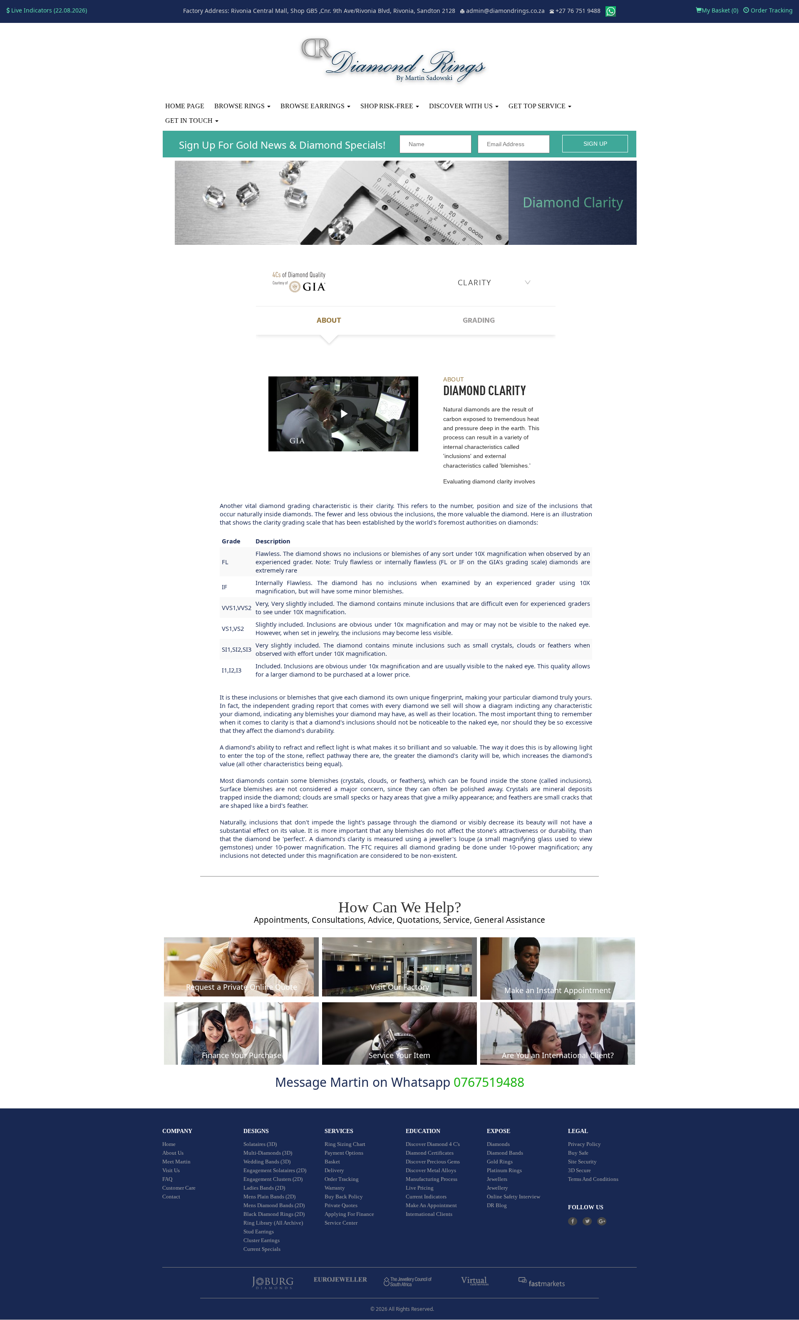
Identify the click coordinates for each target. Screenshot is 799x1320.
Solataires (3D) (260, 1144)
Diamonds (498, 1144)
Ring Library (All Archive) (273, 1223)
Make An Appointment (431, 1205)
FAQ (167, 1179)
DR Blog (497, 1205)
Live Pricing (420, 1188)
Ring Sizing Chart (345, 1144)
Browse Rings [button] (240, 106)
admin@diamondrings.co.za (505, 11)
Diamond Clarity (573, 202)
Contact (171, 1196)
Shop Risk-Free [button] (387, 106)
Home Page (184, 106)
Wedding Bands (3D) (266, 1161)
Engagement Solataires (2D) (274, 1170)
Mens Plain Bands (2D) (269, 1196)
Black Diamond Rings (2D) (274, 1214)
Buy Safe (578, 1153)
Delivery (334, 1170)
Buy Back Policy (344, 1196)
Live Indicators (31, 10)
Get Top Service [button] (538, 106)
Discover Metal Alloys (431, 1170)
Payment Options (344, 1153)
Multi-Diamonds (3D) (267, 1153)
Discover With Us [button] (461, 106)
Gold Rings (500, 1161)
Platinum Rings (504, 1170)
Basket (332, 1161)
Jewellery (497, 1188)
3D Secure (579, 1170)
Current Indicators (426, 1196)
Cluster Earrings (261, 1240)
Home (169, 1144)
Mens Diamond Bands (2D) (274, 1205)
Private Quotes (341, 1205)
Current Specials (261, 1249)
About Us (173, 1153)
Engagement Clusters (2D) (273, 1179)
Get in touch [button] (189, 120)
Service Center (341, 1223)
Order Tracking (771, 10)
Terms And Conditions (593, 1179)
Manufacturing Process (431, 1179)
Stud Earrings (258, 1231)
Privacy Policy (584, 1144)
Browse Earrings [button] (313, 106)
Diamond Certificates (430, 1153)
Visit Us (171, 1170)
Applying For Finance (349, 1214)
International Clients (429, 1214)
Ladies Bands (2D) (264, 1188)
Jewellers (497, 1179)
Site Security (582, 1161)
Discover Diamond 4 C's (433, 1144)
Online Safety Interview (513, 1196)
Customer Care (179, 1188)
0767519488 (489, 1082)
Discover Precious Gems (433, 1161)
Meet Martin (176, 1161)
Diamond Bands (505, 1153)
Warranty (335, 1188)
